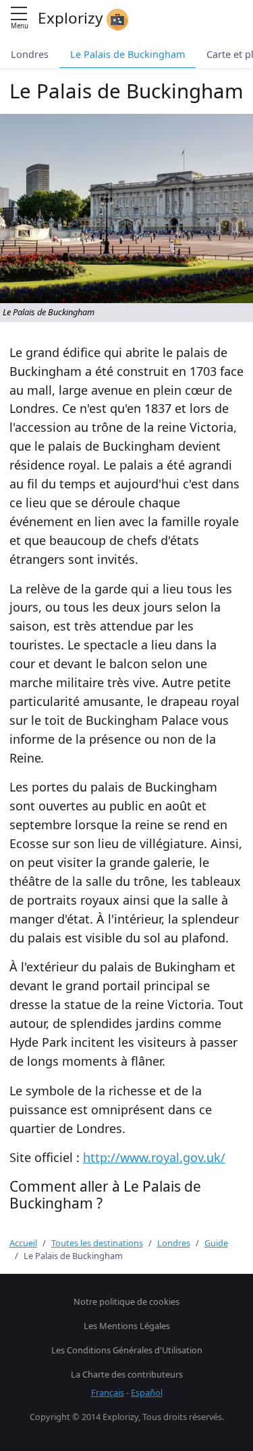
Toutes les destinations (97, 1243)
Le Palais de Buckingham (127, 54)
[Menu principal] (19, 14)
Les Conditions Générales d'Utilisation (126, 1350)
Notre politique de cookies (126, 1301)
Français (107, 1392)
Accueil (23, 1243)
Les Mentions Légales (127, 1326)
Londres (30, 54)
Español (147, 1392)
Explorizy (72, 17)
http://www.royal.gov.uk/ (154, 1157)
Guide (216, 1243)
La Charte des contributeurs (127, 1374)
